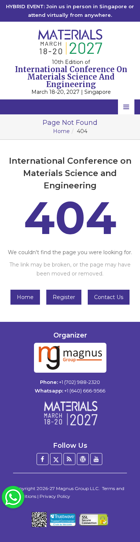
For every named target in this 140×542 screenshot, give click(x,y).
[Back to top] (122, 515)
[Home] (70, 413)
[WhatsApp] (13, 496)
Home (61, 131)
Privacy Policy (55, 496)
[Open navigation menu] (126, 106)
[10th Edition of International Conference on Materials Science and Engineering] (70, 41)
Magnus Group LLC (77, 488)
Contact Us (108, 297)
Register (64, 297)
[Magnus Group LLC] (70, 358)
